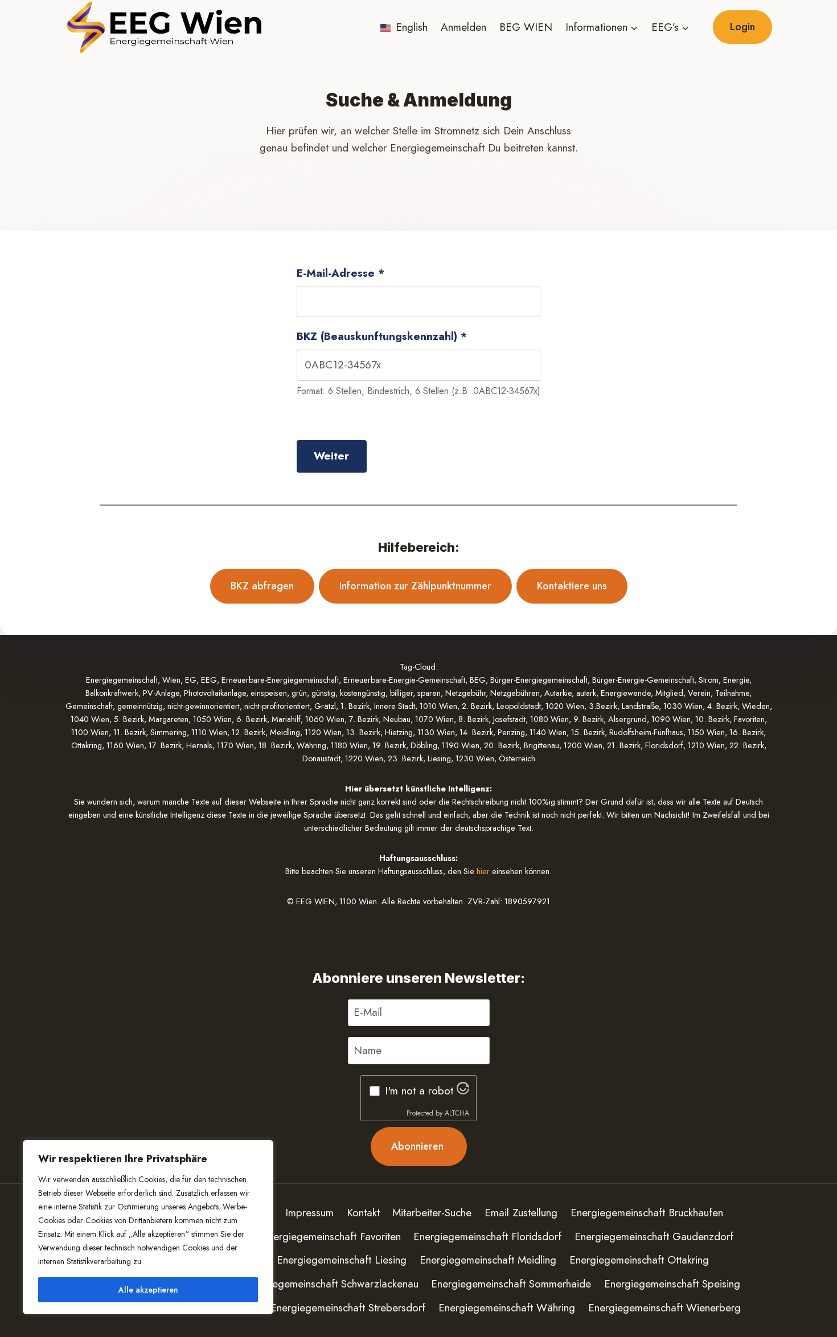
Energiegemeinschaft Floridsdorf (487, 1236)
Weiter (331, 456)
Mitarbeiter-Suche (431, 1212)
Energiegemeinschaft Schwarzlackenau (331, 1283)
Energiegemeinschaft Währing (506, 1307)
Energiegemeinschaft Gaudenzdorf (654, 1236)
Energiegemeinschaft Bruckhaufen (647, 1212)
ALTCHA (457, 1113)
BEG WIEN (525, 27)
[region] (148, 1227)
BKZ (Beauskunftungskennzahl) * (382, 336)
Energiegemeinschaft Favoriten (331, 1236)
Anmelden (463, 27)
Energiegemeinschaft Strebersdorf (347, 1307)
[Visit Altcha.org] (463, 1090)
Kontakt (363, 1212)
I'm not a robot (419, 1090)
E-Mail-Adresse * (340, 273)
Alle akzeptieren (148, 1289)
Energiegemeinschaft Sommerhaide (511, 1283)
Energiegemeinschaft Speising (672, 1283)
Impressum (309, 1212)
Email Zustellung (521, 1212)
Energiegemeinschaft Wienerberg (664, 1307)
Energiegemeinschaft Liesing (342, 1260)
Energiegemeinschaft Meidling (488, 1260)
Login (742, 26)
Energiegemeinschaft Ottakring (639, 1260)
